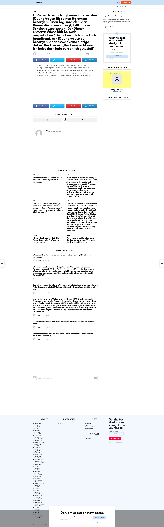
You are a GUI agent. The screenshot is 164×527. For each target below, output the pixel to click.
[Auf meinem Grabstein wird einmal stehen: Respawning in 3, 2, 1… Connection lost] (2, 263)
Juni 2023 (37, 488)
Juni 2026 (37, 427)
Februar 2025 (38, 454)
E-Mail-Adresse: (117, 49)
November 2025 (39, 439)
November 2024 (39, 459)
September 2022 (39, 504)
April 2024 (37, 471)
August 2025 (38, 444)
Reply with (95, 378)
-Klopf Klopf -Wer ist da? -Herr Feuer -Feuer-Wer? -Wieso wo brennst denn (46, 240)
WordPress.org (89, 428)
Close (161, 512)
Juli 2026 (37, 425)
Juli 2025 (37, 446)
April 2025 (37, 451)
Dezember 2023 (39, 478)
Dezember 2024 (39, 458)
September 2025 (39, 442)
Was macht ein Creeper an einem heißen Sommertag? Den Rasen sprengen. (47, 180)
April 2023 (37, 492)
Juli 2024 (37, 466)
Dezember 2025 (39, 437)
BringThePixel (117, 90)
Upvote (47, 120)
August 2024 (38, 464)
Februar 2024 (38, 475)
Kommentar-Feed (90, 427)
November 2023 (39, 480)
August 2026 (38, 423)
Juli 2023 (37, 487)
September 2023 (39, 483)
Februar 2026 (38, 434)
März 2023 (37, 493)
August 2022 (38, 505)
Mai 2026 (37, 428)
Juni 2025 (37, 447)
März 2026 (37, 432)
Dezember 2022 (39, 499)
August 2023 (38, 485)
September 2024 (39, 463)
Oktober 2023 (38, 481)
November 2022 (39, 500)
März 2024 (37, 473)
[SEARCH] (130, 6)
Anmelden (88, 423)
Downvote (82, 120)
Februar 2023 (38, 495)
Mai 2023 (37, 490)
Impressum (88, 438)
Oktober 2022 (38, 502)
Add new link (126, 2)
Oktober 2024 (38, 461)
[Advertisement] (65, 154)
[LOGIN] (118, 2)
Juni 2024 (37, 468)
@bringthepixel (117, 91)
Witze (35, 174)
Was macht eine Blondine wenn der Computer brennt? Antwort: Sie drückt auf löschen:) (80, 240)
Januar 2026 (38, 435)
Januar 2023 (38, 497)
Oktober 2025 (38, 440)
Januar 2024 (38, 476)
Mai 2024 (37, 469)
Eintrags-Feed (89, 425)
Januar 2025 (38, 456)
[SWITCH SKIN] (128, 6)
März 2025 (37, 452)
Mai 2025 (37, 449)
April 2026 (37, 430)
